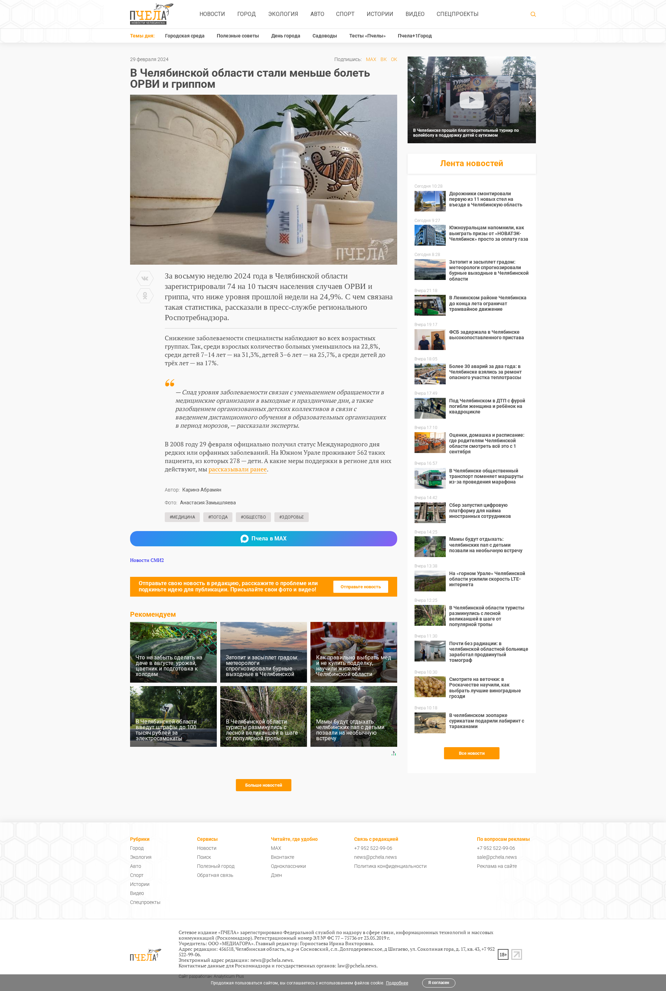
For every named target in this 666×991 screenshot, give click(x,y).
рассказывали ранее (237, 469)
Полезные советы (238, 36)
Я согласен (438, 982)
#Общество (253, 517)
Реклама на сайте (497, 866)
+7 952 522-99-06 (373, 848)
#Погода (218, 517)
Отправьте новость (361, 586)
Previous (413, 100)
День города (285, 36)
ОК (394, 59)
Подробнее (397, 983)
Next (531, 100)
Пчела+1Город (415, 36)
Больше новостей (263, 785)
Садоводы (325, 36)
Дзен (276, 875)
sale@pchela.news (497, 857)
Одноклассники (288, 866)
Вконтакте (282, 857)
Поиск (204, 857)
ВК (384, 59)
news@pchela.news (375, 857)
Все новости (472, 753)
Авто (317, 14)
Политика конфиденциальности (390, 866)
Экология (283, 14)
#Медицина (182, 517)
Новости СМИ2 (147, 560)
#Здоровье (291, 517)
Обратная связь (215, 875)
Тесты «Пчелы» (367, 36)
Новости (212, 14)
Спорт (345, 14)
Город (246, 14)
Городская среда (185, 36)
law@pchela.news (357, 965)
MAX (371, 59)
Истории (380, 14)
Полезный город (215, 866)
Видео (415, 14)
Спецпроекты (458, 14)
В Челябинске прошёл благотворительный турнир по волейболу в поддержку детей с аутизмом (466, 133)
